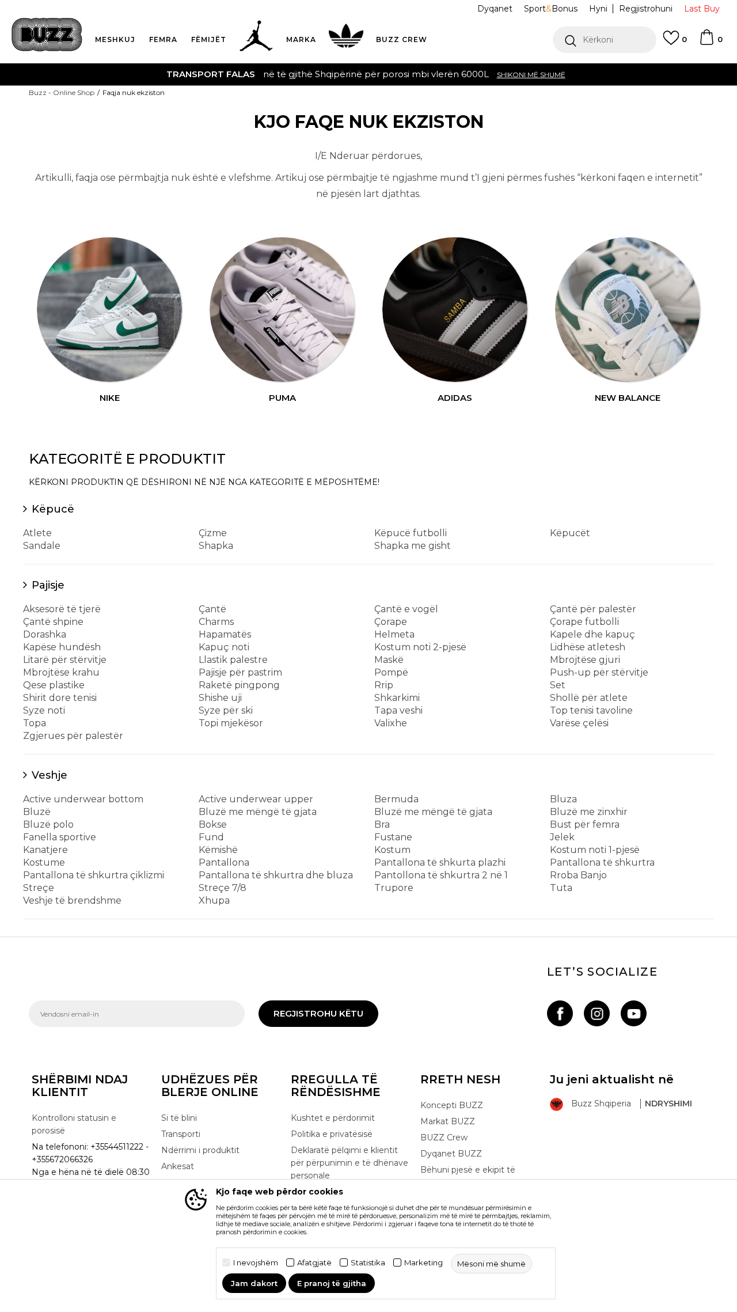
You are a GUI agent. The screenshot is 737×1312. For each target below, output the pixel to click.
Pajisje (48, 585)
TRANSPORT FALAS (210, 74)
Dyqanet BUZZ (451, 1153)
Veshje (49, 775)
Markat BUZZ (447, 1121)
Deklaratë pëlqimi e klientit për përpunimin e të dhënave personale (349, 1163)
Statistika (368, 1262)
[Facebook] (560, 1013)
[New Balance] (627, 309)
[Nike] (109, 309)
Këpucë (53, 509)
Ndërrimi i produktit (200, 1150)
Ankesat (177, 1166)
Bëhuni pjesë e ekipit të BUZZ (467, 1176)
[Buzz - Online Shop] (47, 34)
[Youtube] (634, 1013)
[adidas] (454, 309)
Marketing (423, 1262)
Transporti (180, 1134)
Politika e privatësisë (332, 1134)
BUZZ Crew (444, 1137)
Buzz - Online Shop (61, 92)
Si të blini (179, 1118)
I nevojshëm (255, 1262)
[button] (604, 39)
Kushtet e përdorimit (333, 1118)
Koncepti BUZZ (451, 1105)
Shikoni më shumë (531, 74)
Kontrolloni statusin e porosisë (74, 1124)
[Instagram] (597, 1013)
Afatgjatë (314, 1262)
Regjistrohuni (646, 8)
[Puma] (282, 309)
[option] (368, 74)
